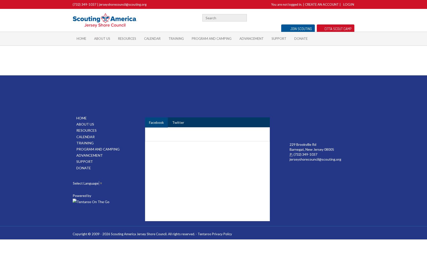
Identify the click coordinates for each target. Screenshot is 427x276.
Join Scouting (301, 29)
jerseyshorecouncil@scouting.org (123, 4)
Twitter (352, 17)
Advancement (251, 39)
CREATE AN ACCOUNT (322, 4)
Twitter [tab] (178, 122)
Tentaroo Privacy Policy (215, 234)
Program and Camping (212, 39)
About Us (102, 39)
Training (176, 39)
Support (279, 39)
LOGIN (348, 4)
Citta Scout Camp (337, 29)
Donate (301, 39)
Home (81, 39)
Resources (127, 39)
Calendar (152, 39)
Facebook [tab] (156, 122)
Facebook (346, 17)
